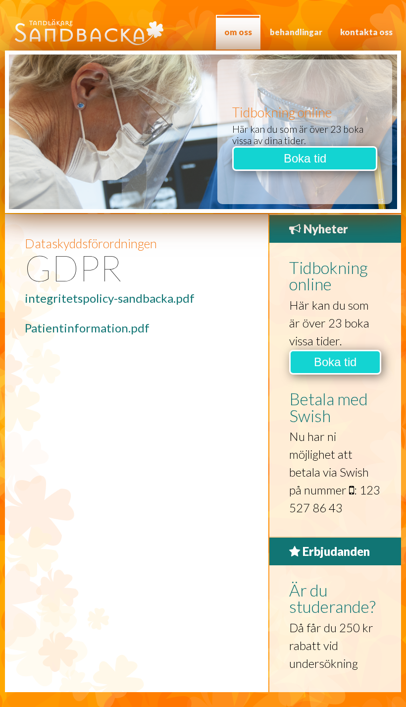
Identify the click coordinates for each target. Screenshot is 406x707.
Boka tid (305, 158)
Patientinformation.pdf (87, 328)
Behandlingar (296, 32)
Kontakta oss (366, 32)
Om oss (238, 32)
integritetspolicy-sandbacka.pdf (110, 298)
